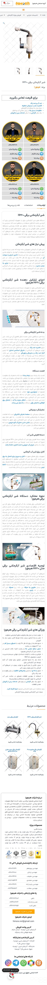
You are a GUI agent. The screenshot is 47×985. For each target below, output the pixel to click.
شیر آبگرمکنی (34, 692)
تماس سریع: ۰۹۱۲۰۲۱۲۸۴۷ (10, 970)
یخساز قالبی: (38, 829)
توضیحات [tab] (41, 205)
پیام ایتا (36, 158)
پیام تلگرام (35, 154)
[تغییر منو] (23, 10)
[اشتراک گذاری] (36, 978)
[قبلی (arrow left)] (45, 981)
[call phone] (10, 976)
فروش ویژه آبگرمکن (14, 15)
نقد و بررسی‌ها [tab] (13, 205)
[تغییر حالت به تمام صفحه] (41, 978)
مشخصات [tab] (28, 205)
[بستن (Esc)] (32, 978)
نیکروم (25, 381)
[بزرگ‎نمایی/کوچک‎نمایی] (45, 978)
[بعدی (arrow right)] (41, 981)
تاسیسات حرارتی (32, 15)
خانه (43, 15)
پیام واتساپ (35, 149)
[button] (4, 23)
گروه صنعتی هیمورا (39, 3)
